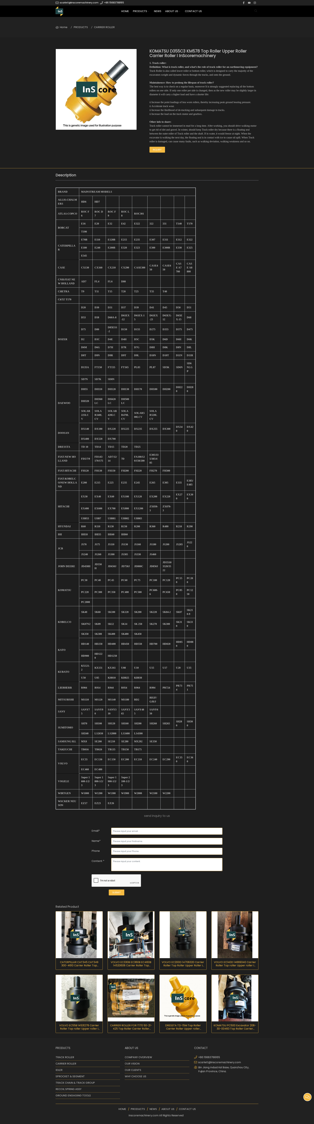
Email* (96, 831)
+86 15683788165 (114, 2)
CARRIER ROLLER (104, 27)
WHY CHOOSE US (135, 1076)
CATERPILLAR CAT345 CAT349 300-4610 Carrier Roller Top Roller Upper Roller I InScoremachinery (79, 964)
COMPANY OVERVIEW (138, 1057)
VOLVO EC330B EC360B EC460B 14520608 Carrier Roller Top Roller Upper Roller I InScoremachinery (131, 964)
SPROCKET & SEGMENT (70, 1076)
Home (63, 27)
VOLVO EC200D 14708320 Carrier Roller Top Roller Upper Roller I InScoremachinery (183, 964)
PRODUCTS (140, 11)
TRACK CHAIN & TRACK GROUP (75, 1083)
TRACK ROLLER (65, 1057)
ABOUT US (171, 11)
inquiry (157, 149)
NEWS (157, 11)
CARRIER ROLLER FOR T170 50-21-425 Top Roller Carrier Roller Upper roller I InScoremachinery (131, 1027)
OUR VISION (132, 1064)
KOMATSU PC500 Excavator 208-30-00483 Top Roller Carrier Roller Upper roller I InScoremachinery (235, 1027)
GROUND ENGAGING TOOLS (73, 1095)
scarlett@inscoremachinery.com (79, 2)
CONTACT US (193, 11)
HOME (125, 11)
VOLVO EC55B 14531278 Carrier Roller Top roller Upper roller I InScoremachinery (79, 1027)
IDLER (59, 1070)
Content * (98, 861)
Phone (96, 851)
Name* (96, 841)
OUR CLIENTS (133, 1070)
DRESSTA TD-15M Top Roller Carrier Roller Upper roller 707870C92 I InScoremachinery (183, 1027)
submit (116, 892)
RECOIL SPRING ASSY (68, 1089)
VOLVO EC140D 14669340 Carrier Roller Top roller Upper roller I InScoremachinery (235, 964)
